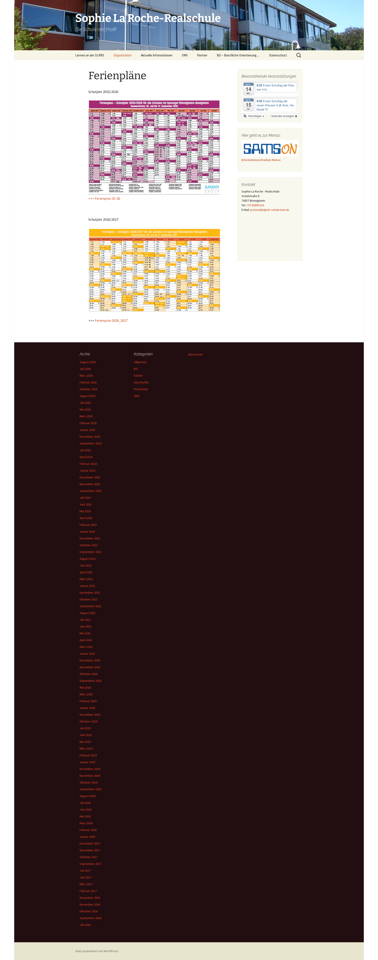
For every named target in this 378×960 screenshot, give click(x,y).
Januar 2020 (87, 708)
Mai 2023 (85, 511)
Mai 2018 (85, 816)
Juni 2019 (86, 735)
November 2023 (90, 484)
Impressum (195, 354)
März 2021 (86, 647)
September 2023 (91, 491)
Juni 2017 (86, 877)
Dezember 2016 (90, 898)
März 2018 (86, 823)
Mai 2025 (85, 409)
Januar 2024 (87, 470)
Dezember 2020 (90, 660)
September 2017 (91, 864)
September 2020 (91, 681)
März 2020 (86, 694)
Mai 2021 (85, 633)
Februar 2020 (88, 701)
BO (136, 369)
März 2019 (86, 748)
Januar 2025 (87, 430)
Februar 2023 (88, 525)
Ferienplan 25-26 (107, 198)
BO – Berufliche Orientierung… (238, 55)
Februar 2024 (88, 464)
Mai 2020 (85, 687)
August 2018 (88, 796)
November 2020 (90, 667)
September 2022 (91, 552)
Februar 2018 (88, 830)
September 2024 (91, 443)
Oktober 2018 (89, 782)
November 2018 (90, 776)
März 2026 (86, 376)
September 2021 (91, 606)
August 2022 (88, 559)
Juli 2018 (85, 803)
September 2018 (91, 789)
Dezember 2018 (90, 769)
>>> (91, 198)
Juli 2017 (85, 871)
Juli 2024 (85, 450)
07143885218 (255, 205)
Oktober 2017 (89, 857)
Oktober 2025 (89, 389)
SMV (136, 396)
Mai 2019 (85, 742)
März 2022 (86, 579)
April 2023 (86, 518)
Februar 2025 (88, 423)
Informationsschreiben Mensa (261, 160)
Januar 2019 (87, 762)
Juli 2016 (85, 925)
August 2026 (88, 362)
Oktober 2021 (89, 599)
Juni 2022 (86, 565)
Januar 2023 (87, 531)
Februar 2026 (88, 382)
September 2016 (91, 918)
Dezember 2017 (90, 843)
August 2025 (88, 396)
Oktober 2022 (89, 545)
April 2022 (86, 572)
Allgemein (140, 362)
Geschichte (141, 382)
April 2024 (86, 457)
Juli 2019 (85, 728)
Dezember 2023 (90, 477)
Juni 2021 (86, 626)
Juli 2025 (85, 403)
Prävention (141, 389)
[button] (253, 116)
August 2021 (88, 613)
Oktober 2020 (89, 674)
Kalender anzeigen (283, 116)
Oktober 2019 (89, 721)
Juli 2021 (85, 620)
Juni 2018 (86, 809)
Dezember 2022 (90, 538)
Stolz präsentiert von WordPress (96, 951)
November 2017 (90, 850)
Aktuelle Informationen (156, 55)
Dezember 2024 (90, 437)
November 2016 (90, 904)
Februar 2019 (88, 755)
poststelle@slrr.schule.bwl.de (269, 210)
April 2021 (86, 640)
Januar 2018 (87, 837)
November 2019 (90, 715)
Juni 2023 (86, 504)
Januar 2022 (87, 586)
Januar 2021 (87, 654)
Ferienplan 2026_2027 (111, 320)
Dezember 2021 (90, 593)
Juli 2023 (85, 498)
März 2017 (86, 884)
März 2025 (86, 416)
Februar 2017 (88, 891)
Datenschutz (278, 55)
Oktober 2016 (89, 911)
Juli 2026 (85, 369)
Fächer (138, 376)
